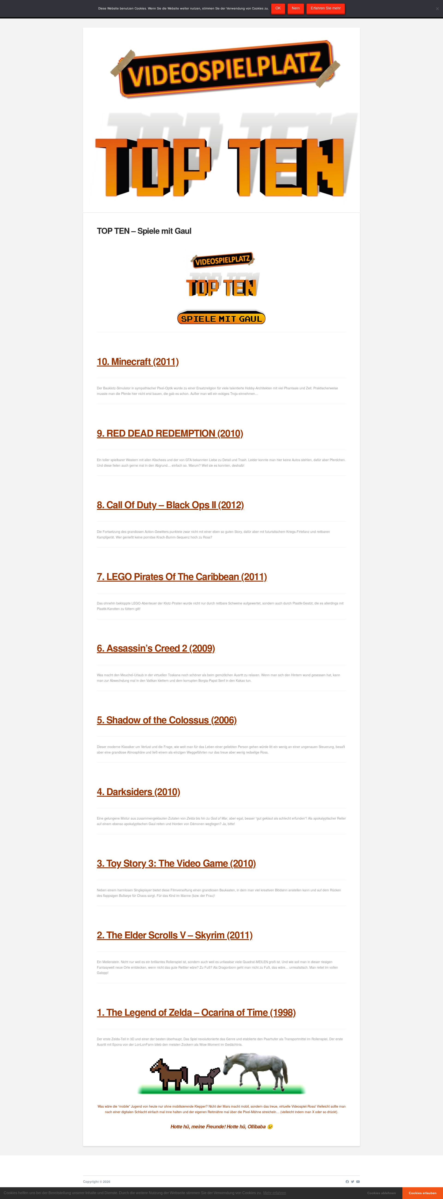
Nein (296, 8)
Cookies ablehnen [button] (381, 1193)
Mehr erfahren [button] (274, 1193)
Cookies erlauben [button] (423, 1193)
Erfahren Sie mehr (326, 8)
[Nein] (437, 8)
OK (278, 8)
